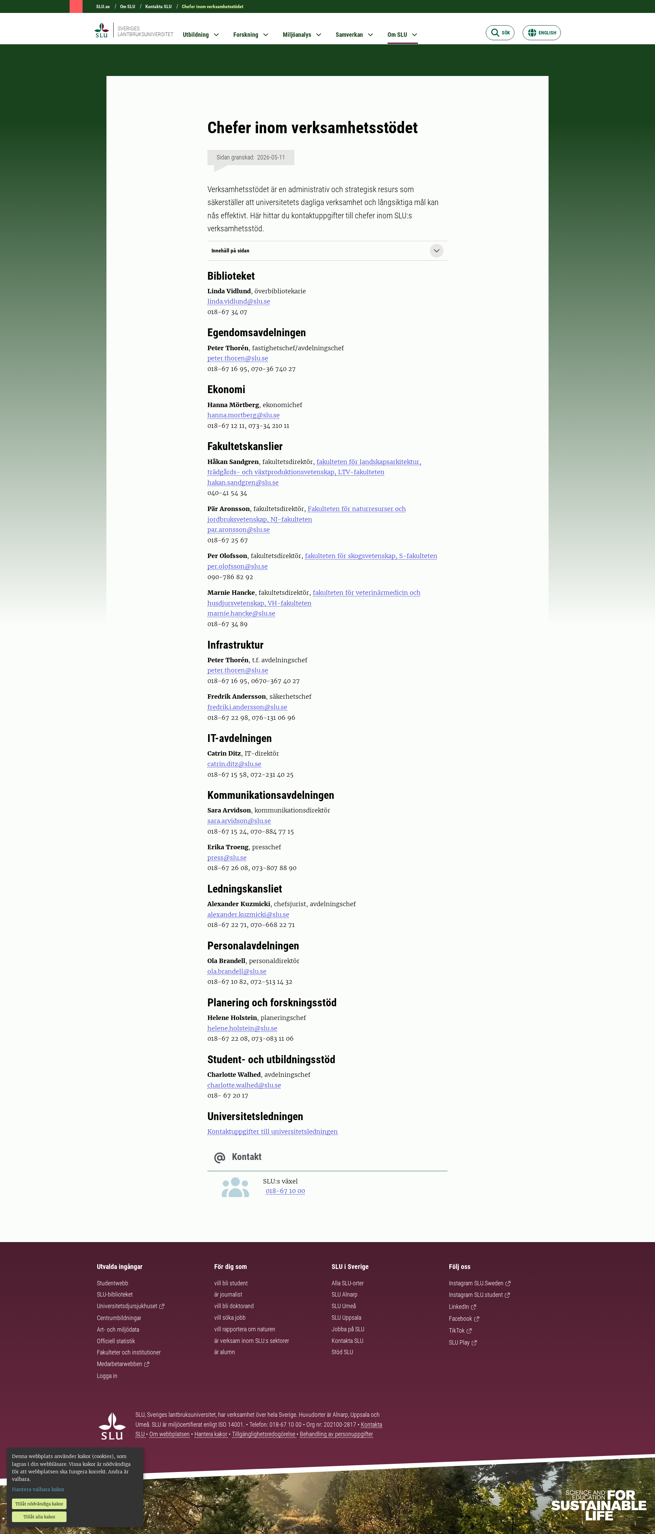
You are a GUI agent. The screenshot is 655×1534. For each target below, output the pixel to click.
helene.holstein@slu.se (242, 1028)
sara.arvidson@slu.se (239, 821)
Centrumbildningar (119, 1317)
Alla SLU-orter (348, 1283)
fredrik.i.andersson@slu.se (247, 707)
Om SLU (127, 6)
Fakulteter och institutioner (129, 1352)
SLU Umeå (344, 1306)
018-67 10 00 (285, 1191)
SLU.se (103, 6)
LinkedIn (459, 1306)
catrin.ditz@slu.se (234, 764)
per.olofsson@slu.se (237, 566)
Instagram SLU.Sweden (476, 1283)
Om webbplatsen (169, 1434)
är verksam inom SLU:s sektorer (251, 1340)
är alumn (224, 1351)
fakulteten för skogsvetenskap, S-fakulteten (371, 556)
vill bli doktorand (234, 1306)
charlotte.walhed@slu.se (244, 1085)
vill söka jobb (230, 1317)
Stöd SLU (342, 1351)
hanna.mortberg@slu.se (243, 415)
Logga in (107, 1375)
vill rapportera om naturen (244, 1329)
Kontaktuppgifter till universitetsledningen (272, 1131)
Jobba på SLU (348, 1329)
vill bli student (231, 1283)
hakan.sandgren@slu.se (243, 482)
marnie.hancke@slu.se (241, 613)
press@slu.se (227, 858)
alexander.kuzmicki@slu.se (248, 914)
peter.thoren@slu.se (237, 358)
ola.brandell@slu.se (236, 971)
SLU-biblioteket (115, 1294)
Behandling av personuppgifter (336, 1434)
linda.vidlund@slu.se (238, 301)
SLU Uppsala (346, 1317)
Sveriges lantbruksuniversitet (145, 31)
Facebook (460, 1318)
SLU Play (459, 1342)
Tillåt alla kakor (39, 1516)
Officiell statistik (116, 1341)
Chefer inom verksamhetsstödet (212, 6)
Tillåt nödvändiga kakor (39, 1503)
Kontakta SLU (158, 6)
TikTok (457, 1330)
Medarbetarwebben (119, 1363)
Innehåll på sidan (230, 250)
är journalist (228, 1294)
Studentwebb (112, 1283)
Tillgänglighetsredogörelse (264, 1434)
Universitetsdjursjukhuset (127, 1306)
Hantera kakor (211, 1434)
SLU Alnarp (345, 1294)
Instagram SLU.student (476, 1294)
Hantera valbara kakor (38, 1489)
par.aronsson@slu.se (238, 529)
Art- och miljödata (118, 1329)
